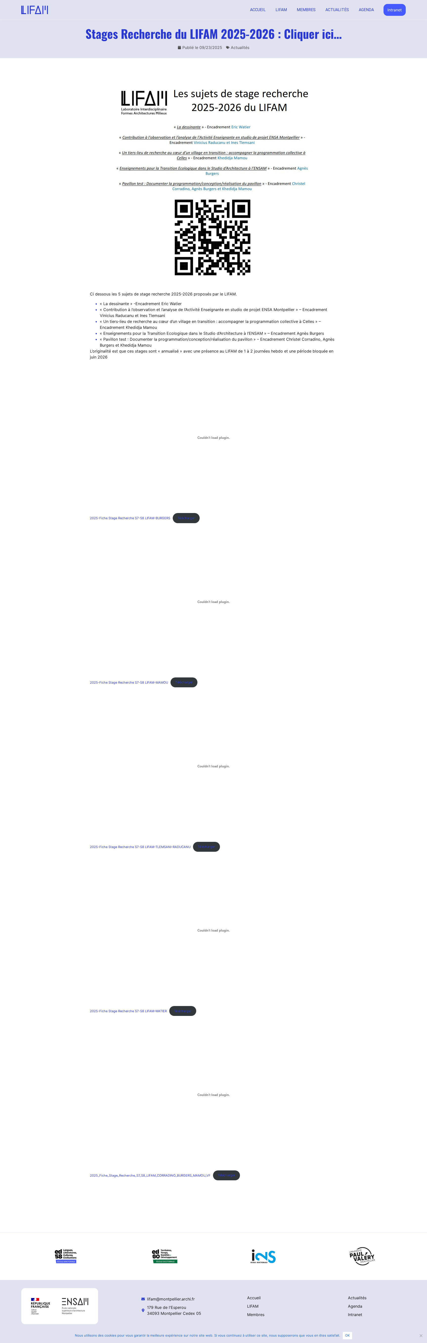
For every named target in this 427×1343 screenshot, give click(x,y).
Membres (306, 9)
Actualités (337, 9)
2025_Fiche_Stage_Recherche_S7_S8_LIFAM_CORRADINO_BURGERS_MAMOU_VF (150, 1175)
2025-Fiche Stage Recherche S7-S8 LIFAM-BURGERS (130, 518)
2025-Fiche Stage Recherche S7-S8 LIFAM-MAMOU (129, 682)
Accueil (258, 9)
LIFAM (281, 9)
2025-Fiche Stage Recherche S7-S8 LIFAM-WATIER (128, 1011)
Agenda (366, 9)
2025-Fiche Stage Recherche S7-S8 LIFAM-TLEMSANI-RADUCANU (140, 847)
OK (347, 1335)
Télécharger (186, 518)
